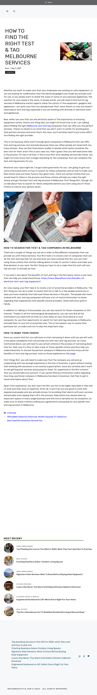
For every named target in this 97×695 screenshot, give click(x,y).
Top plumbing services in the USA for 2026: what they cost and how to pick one (54, 549)
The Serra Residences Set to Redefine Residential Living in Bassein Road (50, 612)
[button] (14, 11)
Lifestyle (10, 72)
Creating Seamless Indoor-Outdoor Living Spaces (39, 562)
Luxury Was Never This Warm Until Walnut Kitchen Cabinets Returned (48, 587)
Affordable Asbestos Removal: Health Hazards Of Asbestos (37, 416)
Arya (7, 68)
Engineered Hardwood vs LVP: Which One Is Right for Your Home (46, 599)
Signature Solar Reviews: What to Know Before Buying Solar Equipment (49, 574)
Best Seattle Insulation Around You (24, 420)
